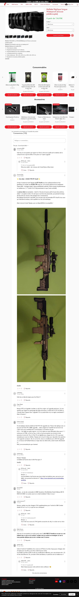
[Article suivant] (76, 77)
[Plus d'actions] (65, 149)
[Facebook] (60, 585)
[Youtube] (56, 585)
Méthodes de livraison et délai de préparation (11, 586)
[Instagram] (63, 585)
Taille (48, 27)
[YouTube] (75, 585)
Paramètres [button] (55, 594)
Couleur (48, 21)
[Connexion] (65, 4)
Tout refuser (63, 594)
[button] (7, 4)
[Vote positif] (18, 158)
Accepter (72, 594)
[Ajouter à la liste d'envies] (72, 35)
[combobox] (60, 24)
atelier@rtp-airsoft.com (31, 586)
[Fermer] (77, 594)
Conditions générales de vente (8, 584)
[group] (39, 84)
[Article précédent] (3, 77)
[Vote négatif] (21, 158)
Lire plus (7, 58)
